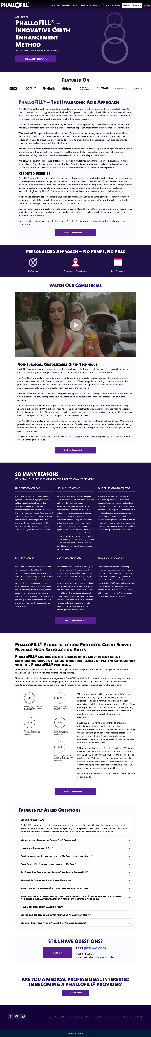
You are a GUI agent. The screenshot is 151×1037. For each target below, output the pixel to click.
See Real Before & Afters (35, 59)
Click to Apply (75, 992)
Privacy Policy (97, 1017)
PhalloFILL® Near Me (132, 5)
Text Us (57, 952)
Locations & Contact (76, 1017)
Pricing (76, 5)
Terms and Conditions (112, 1017)
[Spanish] (148, 5)
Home (52, 5)
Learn (83, 5)
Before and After (64, 5)
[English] (144, 5)
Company (107, 5)
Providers (94, 5)
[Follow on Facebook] (10, 1016)
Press (117, 5)
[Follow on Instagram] (23, 1016)
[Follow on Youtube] (16, 1016)
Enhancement (127, 1017)
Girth (136, 1017)
